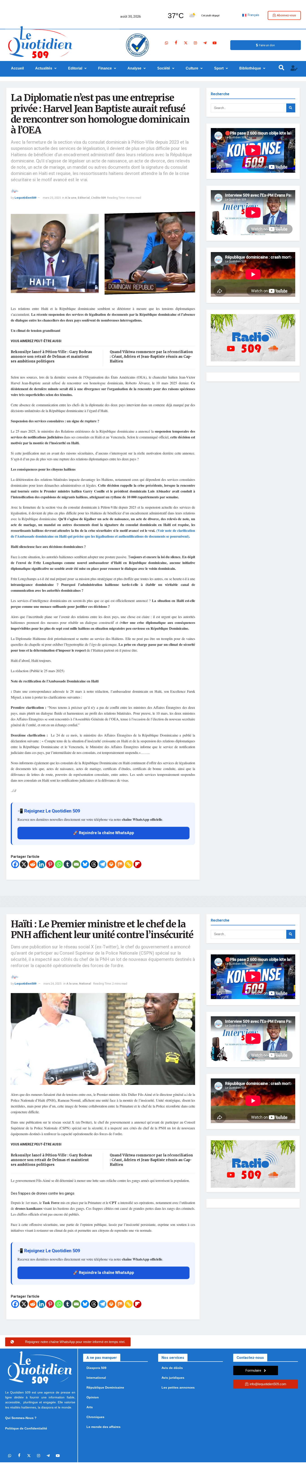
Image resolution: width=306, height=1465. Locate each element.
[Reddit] (33, 864)
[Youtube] (214, 43)
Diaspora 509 (96, 1368)
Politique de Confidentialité (26, 1428)
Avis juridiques (173, 1377)
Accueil (17, 68)
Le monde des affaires (103, 1427)
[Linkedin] (41, 864)
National (85, 983)
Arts (89, 1407)
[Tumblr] (67, 864)
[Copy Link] (129, 864)
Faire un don (267, 45)
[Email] (76, 864)
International (96, 1377)
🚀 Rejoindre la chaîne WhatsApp (103, 833)
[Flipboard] (137, 864)
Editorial (75, 68)
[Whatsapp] (166, 43)
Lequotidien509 (25, 198)
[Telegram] (205, 43)
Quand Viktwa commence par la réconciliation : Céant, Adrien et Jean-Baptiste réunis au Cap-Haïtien (151, 356)
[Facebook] (176, 43)
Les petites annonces (178, 1387)
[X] (24, 864)
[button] (46, 68)
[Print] (111, 864)
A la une (70, 198)
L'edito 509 (98, 198)
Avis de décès (172, 1368)
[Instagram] (195, 43)
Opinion (92, 1397)
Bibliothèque (250, 68)
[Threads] (94, 864)
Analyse (134, 68)
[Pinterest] (50, 864)
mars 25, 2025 (52, 198)
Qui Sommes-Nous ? (21, 1418)
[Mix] (120, 864)
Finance (105, 68)
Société (163, 68)
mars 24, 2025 (52, 983)
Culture (192, 68)
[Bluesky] (85, 864)
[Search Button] (290, 107)
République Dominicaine (105, 1387)
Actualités (43, 68)
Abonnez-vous (286, 15)
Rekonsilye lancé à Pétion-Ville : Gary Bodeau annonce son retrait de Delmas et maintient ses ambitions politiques (51, 356)
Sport (219, 68)
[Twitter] (185, 43)
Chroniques (95, 1417)
